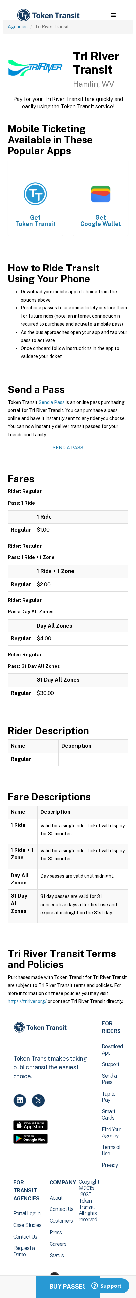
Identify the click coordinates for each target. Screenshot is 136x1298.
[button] (113, 15)
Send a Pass (52, 402)
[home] (48, 15)
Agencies (18, 26)
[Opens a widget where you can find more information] (106, 1286)
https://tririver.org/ (27, 1001)
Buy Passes (68, 1286)
